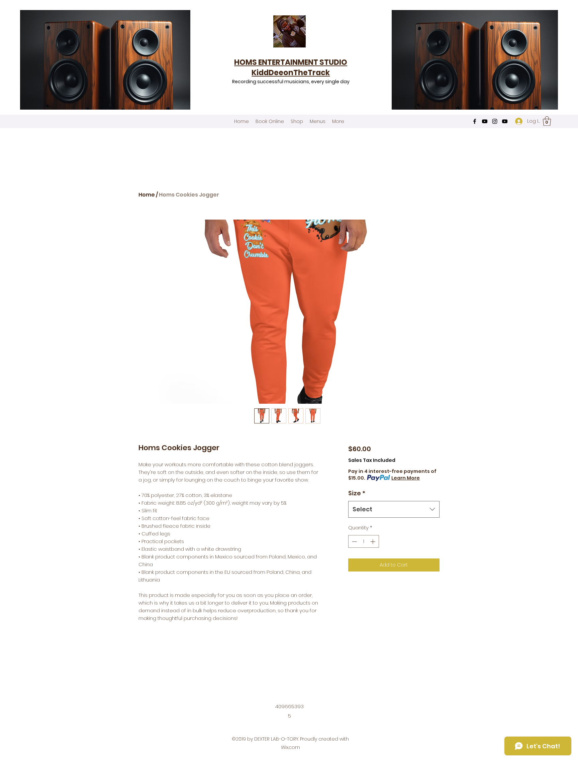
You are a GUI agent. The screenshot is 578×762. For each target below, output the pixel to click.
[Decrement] (353, 541)
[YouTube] (484, 121)
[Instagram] (494, 121)
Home (146, 195)
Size (356, 493)
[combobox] (394, 509)
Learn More (405, 478)
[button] (547, 121)
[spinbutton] (363, 541)
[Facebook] (474, 121)
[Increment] (373, 541)
